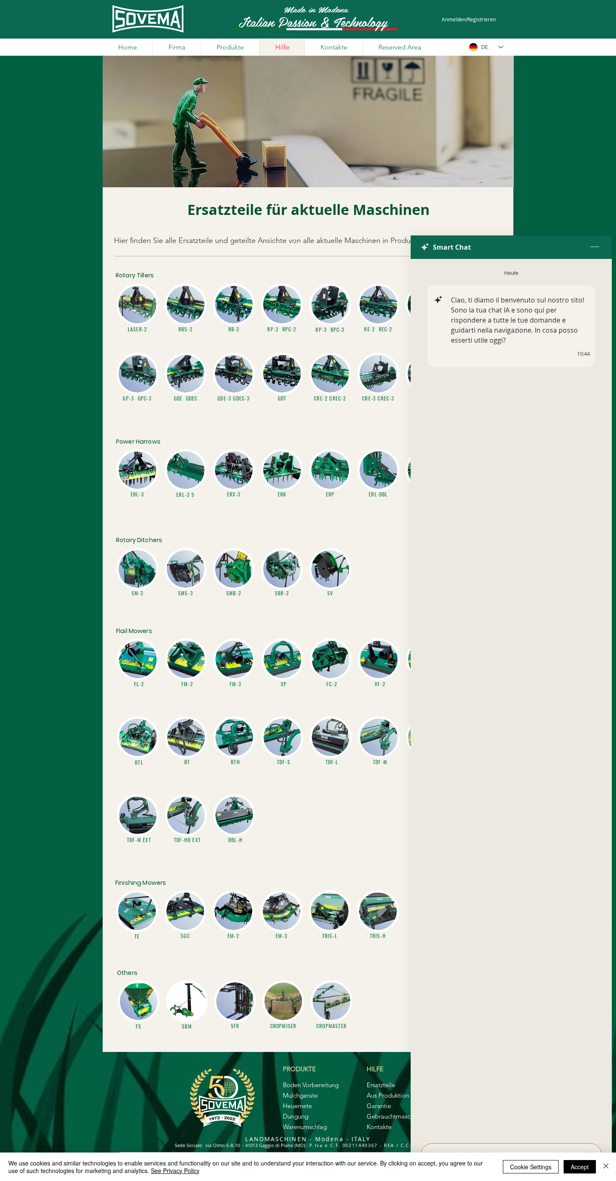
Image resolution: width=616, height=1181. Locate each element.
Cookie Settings (530, 1167)
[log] (511, 698)
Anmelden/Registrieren (469, 19)
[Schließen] (606, 1166)
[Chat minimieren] (594, 247)
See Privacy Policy (175, 1170)
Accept (580, 1167)
